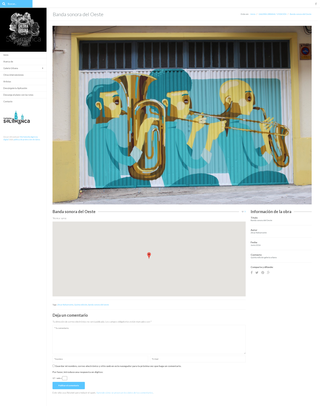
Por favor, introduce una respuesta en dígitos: (77, 372)
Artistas (7, 81)
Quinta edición (80, 304)
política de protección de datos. (27, 139)
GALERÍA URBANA (267, 14)
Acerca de (8, 61)
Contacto (7, 101)
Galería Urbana (10, 68)
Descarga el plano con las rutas (18, 94)
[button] (149, 255)
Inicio (5, 55)
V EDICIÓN (281, 14)
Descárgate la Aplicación (15, 88)
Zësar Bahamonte (65, 304)
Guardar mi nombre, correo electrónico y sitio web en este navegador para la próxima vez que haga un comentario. (118, 366)
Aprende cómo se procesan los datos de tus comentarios (124, 392)
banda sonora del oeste (98, 304)
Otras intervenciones (13, 75)
